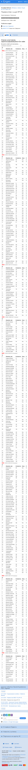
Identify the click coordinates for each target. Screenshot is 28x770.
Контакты (19, 747)
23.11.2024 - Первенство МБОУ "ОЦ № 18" (11, 697)
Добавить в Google (10, 721)
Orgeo (10, 751)
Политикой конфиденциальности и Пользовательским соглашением (13, 756)
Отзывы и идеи (8, 747)
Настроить (22, 718)
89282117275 (6, 28)
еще (4, 691)
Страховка (15, 35)
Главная (6, 743)
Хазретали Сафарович (8, 26)
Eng (26, 1)
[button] (21, 1)
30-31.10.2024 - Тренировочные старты (11, 706)
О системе (16, 743)
